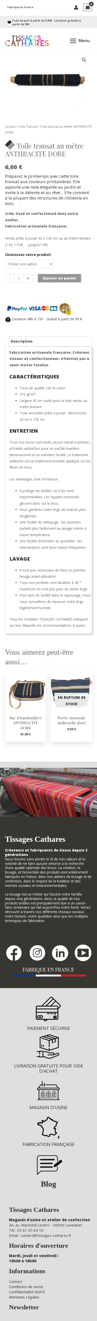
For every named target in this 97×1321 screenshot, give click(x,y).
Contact (15, 1281)
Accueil (10, 127)
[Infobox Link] (48, 1016)
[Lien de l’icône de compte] (76, 7)
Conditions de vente (26, 1286)
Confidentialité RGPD (27, 1291)
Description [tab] (22, 341)
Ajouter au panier (59, 278)
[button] (84, 59)
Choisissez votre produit (28, 254)
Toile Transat (27, 127)
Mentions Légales (24, 1297)
